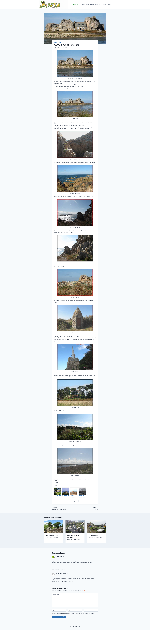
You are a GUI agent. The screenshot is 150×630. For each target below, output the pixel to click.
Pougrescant (75, 501)
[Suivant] (104, 531)
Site (85, 610)
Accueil (83, 4)
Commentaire (55, 594)
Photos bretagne (57, 42)
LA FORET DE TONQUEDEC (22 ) (59, 508)
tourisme (81, 501)
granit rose (56, 501)
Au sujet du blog (90, 4)
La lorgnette (59, 556)
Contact (109, 4)
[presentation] (53, 526)
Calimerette (57, 47)
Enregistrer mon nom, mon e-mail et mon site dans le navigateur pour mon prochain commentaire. (74, 613)
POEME (95, 508)
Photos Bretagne (93, 535)
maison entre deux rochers (65, 501)
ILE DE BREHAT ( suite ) (52, 535)
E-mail (70, 610)
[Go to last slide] (46, 531)
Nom (53, 610)
